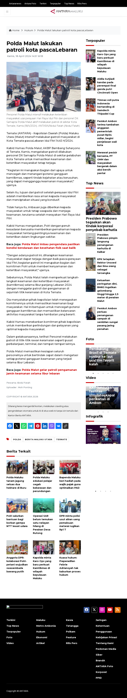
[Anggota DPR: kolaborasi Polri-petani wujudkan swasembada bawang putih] (17, 547)
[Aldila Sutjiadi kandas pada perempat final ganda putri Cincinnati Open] (91, 83)
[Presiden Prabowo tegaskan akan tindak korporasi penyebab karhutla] (103, 203)
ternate (61, 439)
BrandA (100, 660)
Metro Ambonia (46, 625)
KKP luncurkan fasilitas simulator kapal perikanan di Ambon (102, 395)
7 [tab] (118, 407)
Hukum (28, 30)
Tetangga (72, 625)
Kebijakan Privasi (106, 637)
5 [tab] (113, 373)
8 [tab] (98, 412)
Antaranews (15, 3)
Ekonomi (41, 637)
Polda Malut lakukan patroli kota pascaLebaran (65, 30)
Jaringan (101, 620)
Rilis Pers (81, 3)
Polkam (70, 631)
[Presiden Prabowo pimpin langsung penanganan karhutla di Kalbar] (91, 239)
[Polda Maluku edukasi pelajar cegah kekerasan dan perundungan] (43, 466)
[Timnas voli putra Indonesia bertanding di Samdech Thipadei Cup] (91, 104)
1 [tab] (93, 373)
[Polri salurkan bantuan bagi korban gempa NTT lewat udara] (17, 505)
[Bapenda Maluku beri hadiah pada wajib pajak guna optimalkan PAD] (70, 466)
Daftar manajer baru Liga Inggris (103, 480)
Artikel (40, 643)
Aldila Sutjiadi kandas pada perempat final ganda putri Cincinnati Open (107, 85)
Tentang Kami (104, 643)
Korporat (101, 672)
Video (91, 378)
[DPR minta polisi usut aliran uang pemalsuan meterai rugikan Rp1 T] (70, 505)
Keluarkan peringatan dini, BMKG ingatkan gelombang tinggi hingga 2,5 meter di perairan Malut (108, 290)
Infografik (94, 416)
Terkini (43, 3)
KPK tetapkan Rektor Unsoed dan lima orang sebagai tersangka (106, 266)
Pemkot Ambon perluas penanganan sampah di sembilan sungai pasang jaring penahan (107, 319)
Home (16, 30)
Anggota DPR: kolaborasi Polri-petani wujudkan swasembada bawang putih (17, 564)
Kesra (69, 620)
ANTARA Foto (104, 666)
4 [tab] (108, 373)
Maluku (40, 620)
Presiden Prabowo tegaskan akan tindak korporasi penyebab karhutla (101, 224)
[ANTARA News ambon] (66, 11)
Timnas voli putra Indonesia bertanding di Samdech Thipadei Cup (108, 107)
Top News (69, 3)
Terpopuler (55, 3)
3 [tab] (103, 373)
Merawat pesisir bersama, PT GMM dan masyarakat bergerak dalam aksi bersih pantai (107, 163)
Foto (90, 339)
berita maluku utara (38, 439)
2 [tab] (98, 373)
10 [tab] (108, 412)
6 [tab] (113, 407)
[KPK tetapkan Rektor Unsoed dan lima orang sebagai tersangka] (91, 264)
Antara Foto (30, 3)
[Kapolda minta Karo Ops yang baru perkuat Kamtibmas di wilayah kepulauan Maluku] (43, 547)
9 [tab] (103, 412)
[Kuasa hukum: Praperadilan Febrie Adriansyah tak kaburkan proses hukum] (70, 547)
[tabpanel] (103, 359)
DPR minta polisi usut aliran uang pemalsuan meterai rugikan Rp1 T (69, 522)
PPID (99, 677)
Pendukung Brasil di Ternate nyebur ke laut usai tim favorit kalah (103, 356)
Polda (17, 439)
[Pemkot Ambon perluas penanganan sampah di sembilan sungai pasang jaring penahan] (91, 313)
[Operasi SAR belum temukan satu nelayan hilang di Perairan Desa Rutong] (43, 505)
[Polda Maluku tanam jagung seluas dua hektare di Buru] (17, 466)
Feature (71, 637)
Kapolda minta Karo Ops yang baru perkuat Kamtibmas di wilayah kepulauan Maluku (42, 568)
